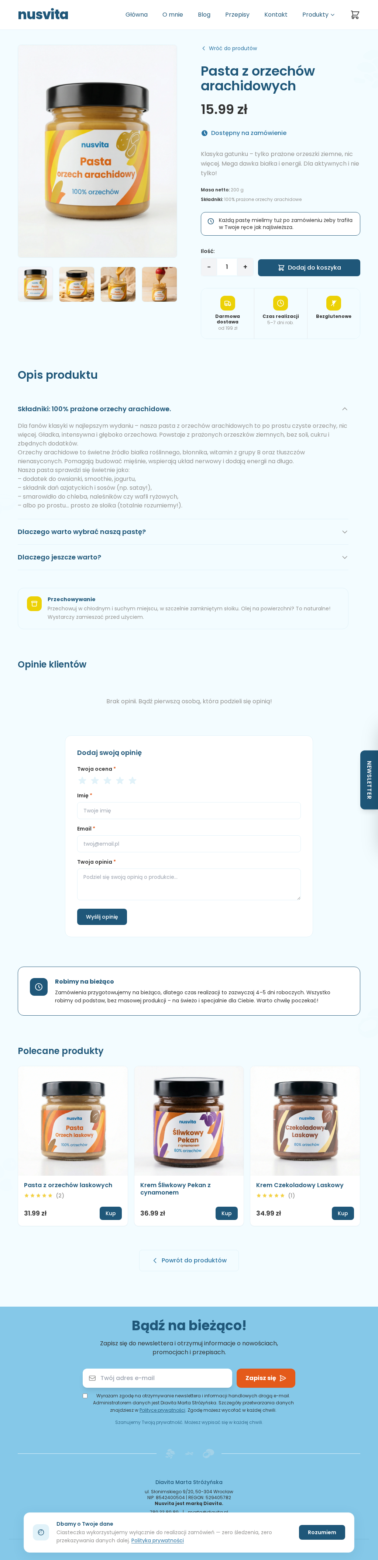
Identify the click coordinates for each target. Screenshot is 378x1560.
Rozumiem (322, 1532)
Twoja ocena (96, 769)
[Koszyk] (355, 15)
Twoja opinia (96, 862)
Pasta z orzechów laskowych (68, 1185)
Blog (204, 14)
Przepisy (237, 14)
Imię (84, 795)
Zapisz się (260, 1378)
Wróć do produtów (233, 48)
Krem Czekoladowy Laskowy (300, 1185)
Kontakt (276, 14)
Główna (137, 14)
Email (86, 828)
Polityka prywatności (157, 1540)
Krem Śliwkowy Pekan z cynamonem (175, 1189)
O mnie (172, 14)
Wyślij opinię (102, 917)
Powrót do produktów (194, 1260)
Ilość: (208, 251)
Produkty (315, 14)
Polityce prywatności (162, 1410)
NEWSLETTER (369, 780)
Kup (111, 1213)
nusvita (43, 14)
